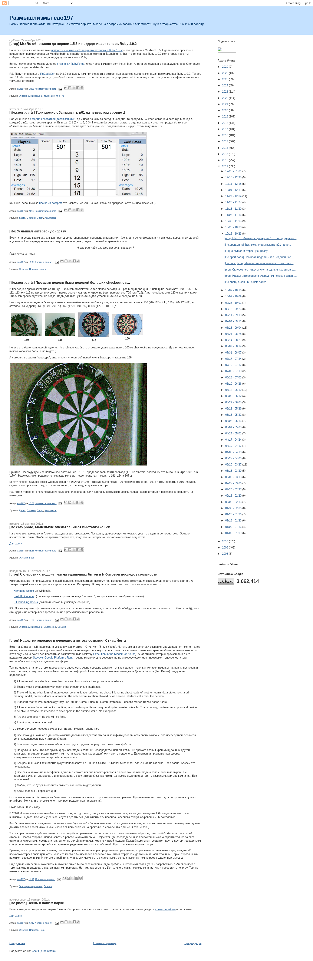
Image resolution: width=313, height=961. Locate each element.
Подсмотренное (37, 269)
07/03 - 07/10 (233, 371)
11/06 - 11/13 (233, 214)
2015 (225, 141)
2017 (225, 129)
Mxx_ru (60, 96)
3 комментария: (44, 620)
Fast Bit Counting (24, 596)
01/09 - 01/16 (233, 526)
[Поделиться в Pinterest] (82, 88)
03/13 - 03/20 (233, 470)
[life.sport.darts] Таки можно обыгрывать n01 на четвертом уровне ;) (67, 112)
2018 (225, 123)
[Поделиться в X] (74, 88)
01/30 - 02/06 (233, 508)
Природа (34, 930)
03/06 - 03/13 (233, 477)
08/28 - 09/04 (233, 327)
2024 (225, 85)
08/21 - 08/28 (233, 333)
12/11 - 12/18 (233, 183)
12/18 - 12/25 (233, 177)
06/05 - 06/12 (233, 396)
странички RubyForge (70, 63)
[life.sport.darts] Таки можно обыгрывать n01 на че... (257, 244)
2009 (225, 547)
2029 (225, 66)
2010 (225, 541)
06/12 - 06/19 (233, 389)
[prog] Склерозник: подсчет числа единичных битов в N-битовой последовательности (83, 574)
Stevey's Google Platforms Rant (53, 657)
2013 (225, 154)
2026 (225, 73)
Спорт (40, 217)
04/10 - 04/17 (233, 445)
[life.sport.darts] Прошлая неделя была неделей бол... (259, 257)
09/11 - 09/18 (233, 315)
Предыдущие (192, 943)
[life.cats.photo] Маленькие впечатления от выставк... (258, 263)
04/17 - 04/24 (233, 439)
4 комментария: (44, 923)
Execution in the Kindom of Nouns (114, 654)
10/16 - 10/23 (233, 233)
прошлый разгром (50, 203)
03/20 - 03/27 (233, 464)
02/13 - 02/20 (233, 495)
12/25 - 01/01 (233, 171)
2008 (225, 553)
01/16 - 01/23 (233, 520)
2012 (225, 160)
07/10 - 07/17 (233, 365)
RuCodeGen (47, 73)
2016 (225, 135)
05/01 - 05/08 (233, 427)
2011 (225, 166)
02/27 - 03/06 (233, 483)
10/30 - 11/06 (233, 221)
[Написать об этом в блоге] (70, 88)
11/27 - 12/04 (233, 196)
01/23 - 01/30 (233, 514)
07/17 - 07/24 (233, 358)
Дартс (22, 217)
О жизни (31, 217)
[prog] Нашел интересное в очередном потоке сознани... (260, 275)
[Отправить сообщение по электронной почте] (60, 88)
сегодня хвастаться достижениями (52, 118)
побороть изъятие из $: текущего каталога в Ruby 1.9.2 (86, 50)
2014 (225, 147)
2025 (225, 79)
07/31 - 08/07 (233, 352)
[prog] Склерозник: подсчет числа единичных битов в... (260, 269)
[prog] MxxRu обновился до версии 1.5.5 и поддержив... (260, 238)
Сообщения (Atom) (44, 950)
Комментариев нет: (45, 88)
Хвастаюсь (50, 217)
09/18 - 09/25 (233, 309)
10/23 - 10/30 (233, 227)
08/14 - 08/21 (233, 340)
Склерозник (50, 627)
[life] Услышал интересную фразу (37, 231)
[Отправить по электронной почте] (66, 88)
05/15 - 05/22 (233, 414)
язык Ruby (49, 96)
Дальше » (15, 543)
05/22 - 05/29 (233, 408)
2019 (225, 116)
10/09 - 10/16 (233, 290)
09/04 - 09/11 (233, 321)
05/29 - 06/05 (233, 402)
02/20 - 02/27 (233, 489)
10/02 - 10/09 (233, 296)
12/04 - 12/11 (233, 190)
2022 (225, 98)
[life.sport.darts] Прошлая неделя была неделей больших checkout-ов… (69, 282)
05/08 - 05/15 (233, 420)
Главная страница (104, 943)
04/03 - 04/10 (233, 452)
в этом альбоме (165, 909)
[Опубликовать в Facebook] (78, 88)
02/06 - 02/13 (233, 502)
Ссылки (61, 627)
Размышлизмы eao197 (41, 17)
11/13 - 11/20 (233, 208)
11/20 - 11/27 (233, 202)
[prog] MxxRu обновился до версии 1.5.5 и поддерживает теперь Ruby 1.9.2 (73, 44)
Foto (31, 557)
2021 (225, 104)
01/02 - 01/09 (233, 533)
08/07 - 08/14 (233, 346)
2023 (225, 91)
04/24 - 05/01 (233, 433)
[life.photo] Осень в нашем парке (36, 903)
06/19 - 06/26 (233, 383)
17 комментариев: (45, 879)
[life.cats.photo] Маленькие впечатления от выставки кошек (59, 527)
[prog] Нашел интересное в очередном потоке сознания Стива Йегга (67, 640)
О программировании (30, 96)
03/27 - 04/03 (233, 458)
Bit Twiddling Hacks (26, 602)
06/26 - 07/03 (233, 377)
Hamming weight (24, 590)
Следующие (17, 943)
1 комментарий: (44, 262)
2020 (225, 110)
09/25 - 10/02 (233, 302)
